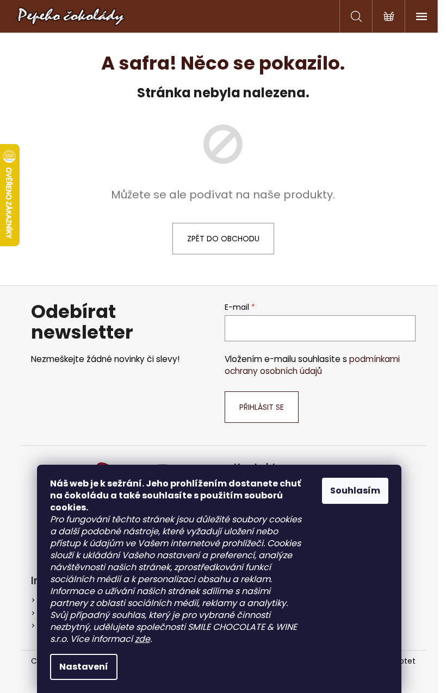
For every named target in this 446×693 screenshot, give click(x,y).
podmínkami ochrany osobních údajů (312, 365)
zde (142, 639)
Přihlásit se (261, 407)
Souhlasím (355, 490)
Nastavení (83, 666)
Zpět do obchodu (223, 238)
